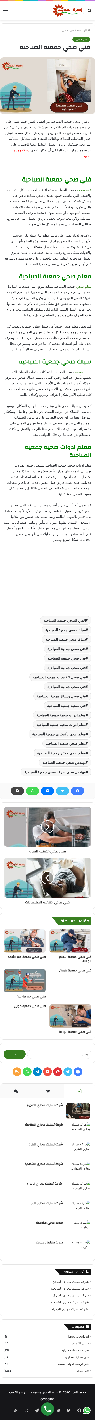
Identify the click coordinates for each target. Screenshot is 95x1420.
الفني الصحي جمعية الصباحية (65, 620)
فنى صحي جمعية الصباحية (67, 658)
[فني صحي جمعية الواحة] (70, 1016)
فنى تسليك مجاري (77, 1357)
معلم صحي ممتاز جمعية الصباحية (61, 753)
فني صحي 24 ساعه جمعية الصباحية (59, 677)
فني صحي (68, 30)
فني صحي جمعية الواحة (75, 1032)
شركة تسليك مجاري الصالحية (44, 1125)
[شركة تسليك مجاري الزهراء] (78, 1189)
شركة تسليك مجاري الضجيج (45, 1105)
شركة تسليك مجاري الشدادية (44, 1164)
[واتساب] (32, 791)
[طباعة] (17, 791)
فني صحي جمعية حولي (30, 1006)
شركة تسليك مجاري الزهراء (45, 1183)
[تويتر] (62, 791)
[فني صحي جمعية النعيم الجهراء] (70, 941)
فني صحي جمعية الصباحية (67, 686)
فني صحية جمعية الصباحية (66, 705)
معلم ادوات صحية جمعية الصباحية (61, 715)
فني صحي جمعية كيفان (75, 970)
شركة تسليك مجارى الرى (47, 1203)
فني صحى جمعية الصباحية (67, 668)
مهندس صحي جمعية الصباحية (64, 762)
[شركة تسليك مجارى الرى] (78, 1209)
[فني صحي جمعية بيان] (25, 980)
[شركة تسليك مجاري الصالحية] (78, 1130)
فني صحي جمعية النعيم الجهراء (75, 959)
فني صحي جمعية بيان (31, 996)
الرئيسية (82, 30)
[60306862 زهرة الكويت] (68, 10)
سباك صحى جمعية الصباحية (65, 630)
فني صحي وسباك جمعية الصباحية (61, 696)
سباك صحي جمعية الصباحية (65, 639)
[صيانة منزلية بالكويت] (78, 1248)
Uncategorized (78, 1336)
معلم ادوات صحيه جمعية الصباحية (61, 724)
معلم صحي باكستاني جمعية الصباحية (59, 734)
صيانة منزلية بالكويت (49, 1242)
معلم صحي (83, 286)
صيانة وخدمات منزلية (75, 1350)
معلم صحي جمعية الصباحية (66, 743)
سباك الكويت (80, 1343)
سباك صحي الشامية (49, 1223)
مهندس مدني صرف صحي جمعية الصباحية (55, 772)
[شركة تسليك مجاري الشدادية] (78, 1170)
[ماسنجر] (47, 791)
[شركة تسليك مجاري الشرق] (78, 1150)
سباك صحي (83, 372)
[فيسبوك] (77, 791)
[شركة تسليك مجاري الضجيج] (78, 1111)
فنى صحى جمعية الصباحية (67, 649)
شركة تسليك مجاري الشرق (45, 1144)
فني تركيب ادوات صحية (73, 1364)
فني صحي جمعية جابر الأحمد (27, 957)
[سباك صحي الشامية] (78, 1228)
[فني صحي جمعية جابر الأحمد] (25, 941)
